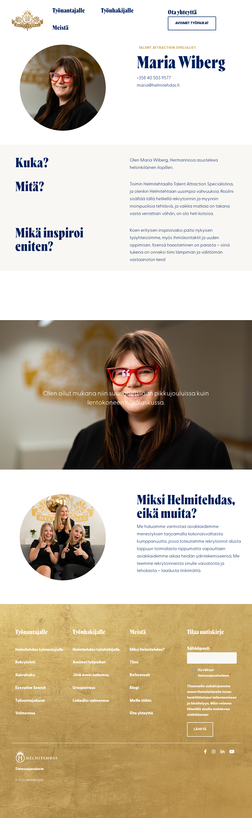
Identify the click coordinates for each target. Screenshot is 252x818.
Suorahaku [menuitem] (25, 675)
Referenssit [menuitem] (140, 675)
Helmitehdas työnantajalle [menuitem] (39, 650)
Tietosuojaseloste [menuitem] (29, 769)
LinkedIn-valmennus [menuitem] (91, 701)
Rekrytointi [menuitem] (25, 662)
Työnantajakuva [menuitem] (30, 701)
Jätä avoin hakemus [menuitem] (91, 675)
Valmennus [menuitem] (25, 713)
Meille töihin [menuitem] (140, 701)
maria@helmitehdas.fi (158, 85)
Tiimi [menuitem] (134, 662)
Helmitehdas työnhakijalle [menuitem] (96, 650)
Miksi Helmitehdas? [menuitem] (147, 650)
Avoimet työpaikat (192, 23)
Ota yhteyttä (182, 12)
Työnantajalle (68, 11)
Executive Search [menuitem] (30, 688)
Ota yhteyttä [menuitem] (141, 713)
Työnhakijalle (117, 11)
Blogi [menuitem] (134, 688)
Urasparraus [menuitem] (84, 688)
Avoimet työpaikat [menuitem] (89, 662)
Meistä (60, 28)
